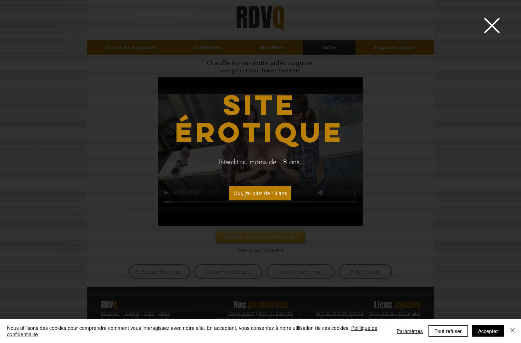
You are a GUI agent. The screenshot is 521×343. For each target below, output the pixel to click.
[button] (492, 25)
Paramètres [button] (410, 330)
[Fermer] (512, 331)
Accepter (488, 330)
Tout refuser (448, 330)
